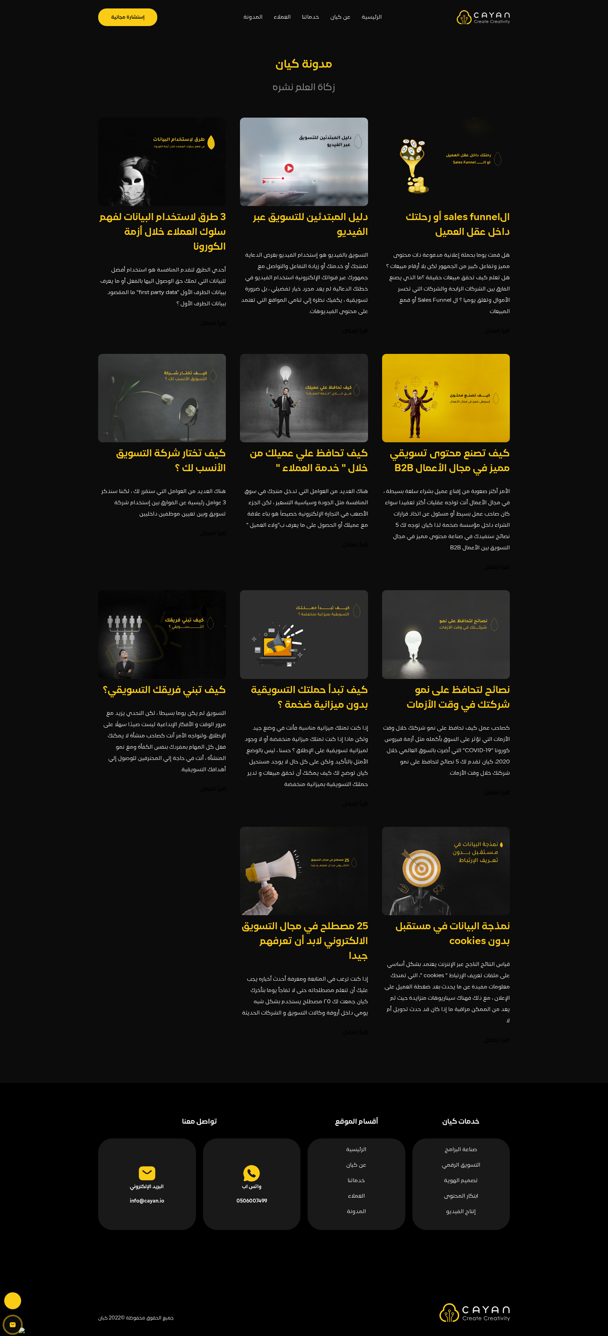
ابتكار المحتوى (461, 1196)
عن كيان (340, 17)
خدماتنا (310, 17)
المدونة (252, 17)
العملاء (282, 17)
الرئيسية (372, 17)
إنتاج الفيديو (461, 1212)
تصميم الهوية (461, 1181)
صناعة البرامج (461, 1150)
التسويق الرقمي (461, 1165)
